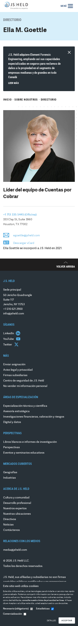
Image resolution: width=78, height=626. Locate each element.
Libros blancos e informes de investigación (30, 442)
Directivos (9, 519)
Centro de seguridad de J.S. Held (23, 380)
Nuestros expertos (15, 508)
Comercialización (12, 614)
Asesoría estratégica (16, 411)
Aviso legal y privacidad (18, 369)
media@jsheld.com (15, 550)
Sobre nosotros (26, 99)
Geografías (10, 472)
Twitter (8, 344)
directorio (49, 99)
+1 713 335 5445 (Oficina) (20, 214)
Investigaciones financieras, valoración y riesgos (33, 416)
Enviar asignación (14, 364)
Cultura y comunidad (16, 497)
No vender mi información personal (25, 386)
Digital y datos (12, 422)
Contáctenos (11, 530)
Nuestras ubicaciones (17, 513)
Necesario (16, 609)
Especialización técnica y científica (25, 406)
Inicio (7, 99)
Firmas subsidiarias (15, 375)
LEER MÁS (13, 83)
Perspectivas (11, 447)
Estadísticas (43, 609)
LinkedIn (9, 333)
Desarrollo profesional (17, 503)
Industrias (9, 477)
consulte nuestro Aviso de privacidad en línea (43, 600)
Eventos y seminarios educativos (23, 452)
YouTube (8, 339)
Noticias (8, 524)
